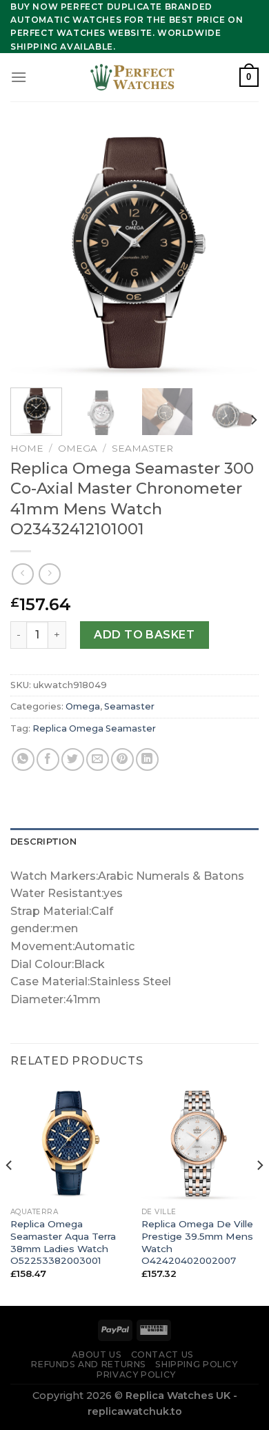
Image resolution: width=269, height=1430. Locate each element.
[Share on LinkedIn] (147, 759)
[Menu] (18, 77)
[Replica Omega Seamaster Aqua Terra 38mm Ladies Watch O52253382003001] (69, 1141)
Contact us (162, 1354)
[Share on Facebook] (48, 759)
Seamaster (142, 448)
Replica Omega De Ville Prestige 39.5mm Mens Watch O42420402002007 (197, 1242)
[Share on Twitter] (72, 759)
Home (26, 448)
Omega (77, 448)
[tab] (134, 842)
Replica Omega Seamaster (94, 728)
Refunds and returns (88, 1364)
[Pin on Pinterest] (122, 759)
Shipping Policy (196, 1364)
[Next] (236, 253)
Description (43, 841)
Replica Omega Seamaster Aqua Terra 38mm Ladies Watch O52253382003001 (63, 1242)
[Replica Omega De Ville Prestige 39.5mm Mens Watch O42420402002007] (200, 1141)
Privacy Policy (136, 1374)
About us (96, 1354)
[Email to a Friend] (97, 759)
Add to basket (144, 634)
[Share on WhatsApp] (23, 759)
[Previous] (32, 253)
